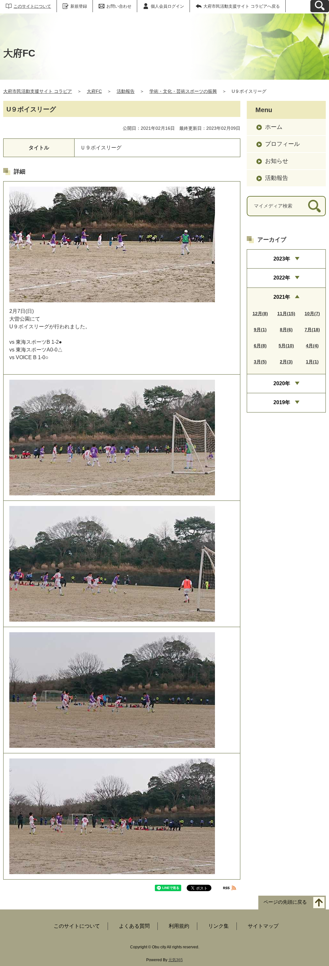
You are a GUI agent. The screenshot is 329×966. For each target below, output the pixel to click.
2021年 (281, 297)
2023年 (281, 258)
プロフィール (282, 144)
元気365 (175, 960)
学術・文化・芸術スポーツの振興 (183, 91)
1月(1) (312, 361)
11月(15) (286, 313)
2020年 (281, 383)
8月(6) (286, 329)
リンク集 (218, 926)
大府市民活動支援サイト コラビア (37, 91)
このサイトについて (32, 6)
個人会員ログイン (167, 6)
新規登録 (78, 6)
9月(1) (260, 329)
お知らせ (276, 161)
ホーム (273, 127)
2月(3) (286, 361)
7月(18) (312, 329)
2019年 (281, 402)
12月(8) (260, 313)
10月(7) (312, 313)
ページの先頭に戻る (285, 902)
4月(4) (312, 345)
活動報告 (126, 91)
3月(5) (260, 361)
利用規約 (179, 926)
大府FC (94, 91)
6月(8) (260, 345)
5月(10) (286, 345)
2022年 (281, 277)
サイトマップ (263, 926)
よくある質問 (134, 926)
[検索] (314, 206)
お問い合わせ (118, 6)
